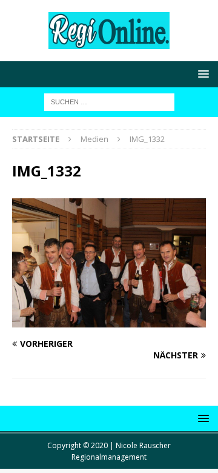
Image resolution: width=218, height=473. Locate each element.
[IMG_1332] (109, 320)
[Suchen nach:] (109, 101)
